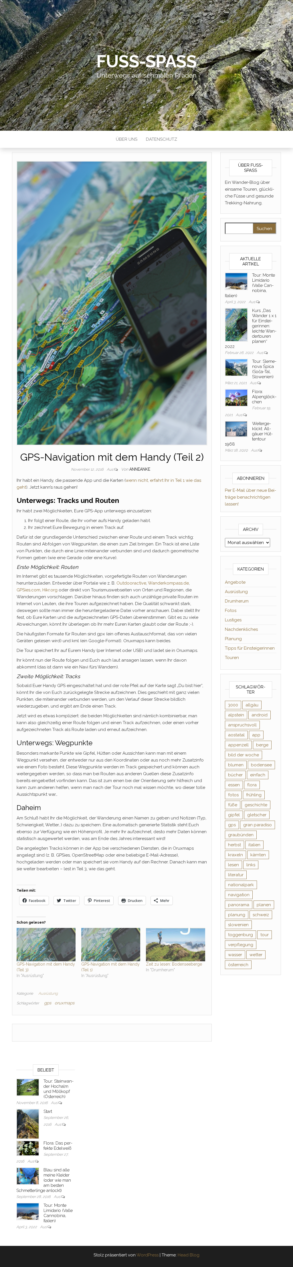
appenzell (238, 745)
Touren (232, 657)
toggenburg (240, 934)
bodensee (261, 765)
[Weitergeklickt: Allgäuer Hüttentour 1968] (236, 428)
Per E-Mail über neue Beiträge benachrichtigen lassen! (250, 497)
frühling (254, 794)
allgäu (252, 705)
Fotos (230, 610)
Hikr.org (50, 590)
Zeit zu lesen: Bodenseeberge (174, 964)
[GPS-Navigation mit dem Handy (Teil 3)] (46, 945)
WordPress (147, 1255)
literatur (235, 874)
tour (264, 934)
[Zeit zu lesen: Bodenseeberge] (175, 945)
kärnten (258, 854)
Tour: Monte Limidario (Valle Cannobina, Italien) (58, 1213)
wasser (235, 954)
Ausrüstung (48, 993)
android (260, 715)
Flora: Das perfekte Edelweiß (57, 1146)
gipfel (234, 814)
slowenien (238, 924)
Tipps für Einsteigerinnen (250, 648)
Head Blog (188, 1255)
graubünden (241, 834)
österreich (238, 964)
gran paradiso (257, 824)
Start (47, 1111)
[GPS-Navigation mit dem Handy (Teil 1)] (110, 945)
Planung (233, 638)
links (250, 864)
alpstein (236, 715)
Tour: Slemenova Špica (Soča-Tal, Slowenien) (264, 369)
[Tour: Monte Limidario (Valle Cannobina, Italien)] (236, 280)
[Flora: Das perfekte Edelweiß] (27, 1148)
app (256, 735)
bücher (235, 774)
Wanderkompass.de (168, 583)
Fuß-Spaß (146, 61)
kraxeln (235, 854)
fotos (233, 794)
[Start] (27, 1123)
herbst (234, 844)
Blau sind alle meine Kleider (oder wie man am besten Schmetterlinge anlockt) (43, 1180)
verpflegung (240, 944)
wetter (256, 954)
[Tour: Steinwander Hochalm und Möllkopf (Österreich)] (27, 1087)
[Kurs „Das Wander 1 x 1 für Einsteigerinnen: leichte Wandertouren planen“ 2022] (236, 324)
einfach (257, 774)
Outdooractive (131, 583)
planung (236, 914)
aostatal (236, 735)
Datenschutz (161, 139)
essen (234, 784)
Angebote (235, 582)
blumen (235, 765)
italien (254, 844)
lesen (233, 864)
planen (264, 904)
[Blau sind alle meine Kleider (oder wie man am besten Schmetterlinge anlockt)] (27, 1175)
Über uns (126, 139)
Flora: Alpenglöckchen (264, 396)
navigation (239, 894)
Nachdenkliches (241, 629)
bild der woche (243, 755)
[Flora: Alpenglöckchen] (236, 397)
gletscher (256, 814)
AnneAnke (139, 469)
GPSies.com (28, 590)
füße (232, 804)
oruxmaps (64, 1003)
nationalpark (241, 884)
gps (47, 1003)
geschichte (256, 804)
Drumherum (237, 601)
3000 (233, 705)
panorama (238, 904)
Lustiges (233, 620)
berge (262, 745)
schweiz (261, 914)
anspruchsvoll (242, 725)
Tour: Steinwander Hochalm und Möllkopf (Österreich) (58, 1089)
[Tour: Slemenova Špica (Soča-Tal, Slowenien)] (236, 367)
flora (252, 784)
